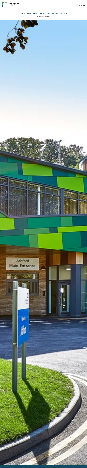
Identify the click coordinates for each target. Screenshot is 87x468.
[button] (84, 5)
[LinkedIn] (81, 5)
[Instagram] (79, 5)
